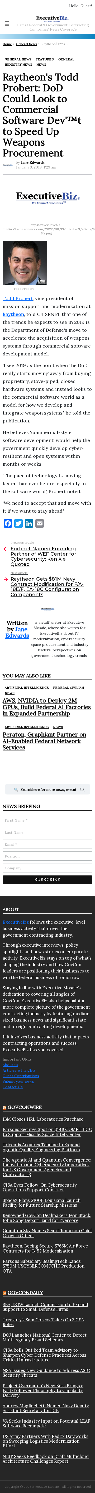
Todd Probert (18, 298)
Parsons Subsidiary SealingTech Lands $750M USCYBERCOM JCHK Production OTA (43, 1266)
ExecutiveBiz (16, 922)
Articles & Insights (19, 1070)
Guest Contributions (21, 1075)
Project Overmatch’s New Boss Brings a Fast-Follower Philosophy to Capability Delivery (43, 1390)
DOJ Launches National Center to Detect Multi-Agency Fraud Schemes (45, 1337)
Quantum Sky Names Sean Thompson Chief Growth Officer (47, 1233)
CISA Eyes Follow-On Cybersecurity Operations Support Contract (40, 1187)
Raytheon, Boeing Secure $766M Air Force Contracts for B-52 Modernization (45, 1248)
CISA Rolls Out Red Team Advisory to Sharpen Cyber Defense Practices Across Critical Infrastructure (44, 1355)
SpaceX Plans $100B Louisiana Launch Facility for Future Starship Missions (41, 1203)
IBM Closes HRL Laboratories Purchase (43, 1119)
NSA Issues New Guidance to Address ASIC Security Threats (46, 1373)
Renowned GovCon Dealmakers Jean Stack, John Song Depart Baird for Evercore (47, 1218)
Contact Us (13, 1087)
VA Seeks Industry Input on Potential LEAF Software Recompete (46, 1423)
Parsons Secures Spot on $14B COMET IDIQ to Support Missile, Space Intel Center (47, 1132)
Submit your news (18, 1081)
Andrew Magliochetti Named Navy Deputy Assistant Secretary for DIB (46, 1408)
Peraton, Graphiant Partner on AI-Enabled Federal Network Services (44, 741)
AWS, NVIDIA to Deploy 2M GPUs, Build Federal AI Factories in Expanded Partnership (47, 707)
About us (10, 1064)
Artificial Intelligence (27, 688)
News (10, 693)
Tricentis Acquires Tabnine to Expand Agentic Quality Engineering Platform (41, 1147)
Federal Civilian (68, 688)
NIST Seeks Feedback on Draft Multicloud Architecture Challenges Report (46, 1459)
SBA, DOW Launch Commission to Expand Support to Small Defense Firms (45, 1307)
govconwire (25, 1107)
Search (82, 790)
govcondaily (25, 1292)
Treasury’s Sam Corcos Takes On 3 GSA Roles (43, 1322)
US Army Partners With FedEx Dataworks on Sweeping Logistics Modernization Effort (45, 1441)
